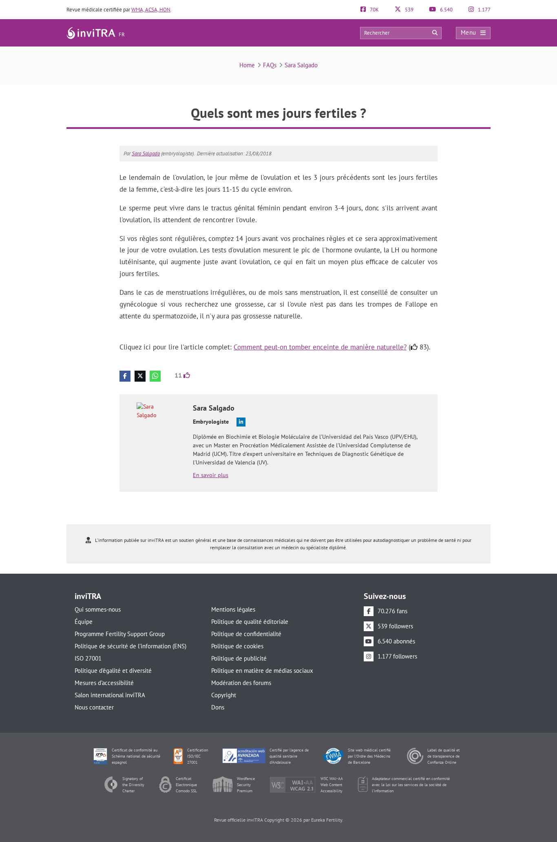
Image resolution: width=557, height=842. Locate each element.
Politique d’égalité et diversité (113, 670)
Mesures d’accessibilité (104, 683)
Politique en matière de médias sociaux (262, 670)
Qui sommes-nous (98, 609)
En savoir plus (210, 475)
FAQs (269, 65)
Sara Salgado (301, 65)
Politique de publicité (239, 658)
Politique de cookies (237, 646)
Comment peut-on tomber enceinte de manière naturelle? (320, 347)
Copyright (223, 695)
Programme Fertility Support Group (120, 634)
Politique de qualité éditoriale (249, 622)
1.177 (484, 9)
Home (247, 65)
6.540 (446, 9)
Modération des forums (241, 683)
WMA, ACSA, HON (150, 9)
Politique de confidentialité (246, 634)
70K (374, 9)
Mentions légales (233, 609)
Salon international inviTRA (110, 695)
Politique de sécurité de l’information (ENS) (130, 646)
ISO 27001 (88, 658)
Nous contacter (94, 707)
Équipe (84, 622)
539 (408, 9)
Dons (217, 707)
